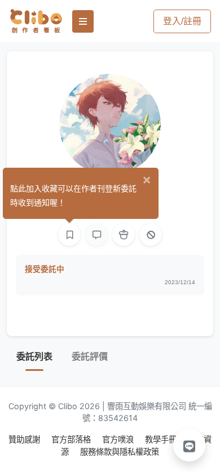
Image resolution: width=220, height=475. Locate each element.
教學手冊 (162, 439)
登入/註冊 (182, 21)
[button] (189, 445)
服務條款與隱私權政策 (119, 451)
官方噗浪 (119, 439)
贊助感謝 (25, 439)
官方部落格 (72, 439)
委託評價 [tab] (90, 356)
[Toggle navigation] (83, 21)
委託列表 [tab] (34, 356)
